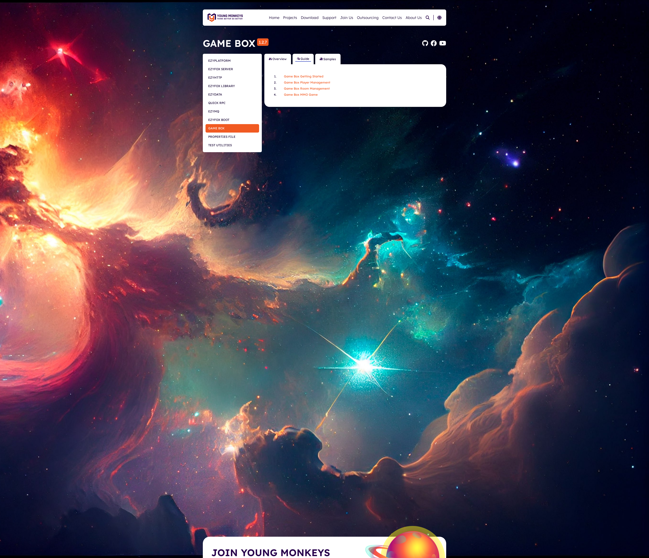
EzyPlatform (219, 61)
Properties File (221, 137)
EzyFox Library (221, 86)
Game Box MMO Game (301, 95)
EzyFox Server (220, 69)
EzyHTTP (215, 77)
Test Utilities (220, 145)
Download (310, 17)
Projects (290, 17)
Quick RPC (216, 103)
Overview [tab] (279, 59)
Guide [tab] (304, 59)
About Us (414, 17)
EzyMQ (213, 111)
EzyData (215, 94)
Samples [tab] (329, 59)
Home (274, 17)
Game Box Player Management (307, 82)
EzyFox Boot (218, 120)
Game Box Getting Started (303, 76)
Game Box (216, 128)
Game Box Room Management (307, 88)
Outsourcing (368, 17)
